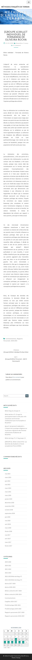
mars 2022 (8, 488)
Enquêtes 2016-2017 (11, 601)
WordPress (24, 656)
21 (12, 642)
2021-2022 (8, 569)
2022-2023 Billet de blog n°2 (13, 580)
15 (16, 639)
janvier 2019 (8, 499)
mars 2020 (8, 495)
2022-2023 (8, 573)
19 (5, 642)
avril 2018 (8, 524)
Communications (11, 339)
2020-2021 (8, 565)
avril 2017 (8, 538)
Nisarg (18, 657)
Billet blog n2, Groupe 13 (12, 411)
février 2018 (8, 531)
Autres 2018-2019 (10, 587)
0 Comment (17, 45)
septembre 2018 (10, 513)
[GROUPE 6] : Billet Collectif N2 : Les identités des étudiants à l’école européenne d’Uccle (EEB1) (16, 444)
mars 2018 (8, 528)
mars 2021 (8, 492)
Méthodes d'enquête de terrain (15, 7)
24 (23, 642)
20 (8, 642)
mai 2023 (7, 474)
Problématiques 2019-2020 (13, 609)
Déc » (8, 647)
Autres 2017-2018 (10, 583)
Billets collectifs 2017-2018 (13, 591)
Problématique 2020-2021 (13, 605)
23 (19, 642)
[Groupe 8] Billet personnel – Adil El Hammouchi (16, 359)
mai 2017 (7, 535)
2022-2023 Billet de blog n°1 (13, 576)
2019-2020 (8, 562)
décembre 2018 (9, 502)
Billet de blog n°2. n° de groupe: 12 (15, 438)
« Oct (5, 647)
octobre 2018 (9, 510)
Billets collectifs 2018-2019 (13, 594)
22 (16, 642)
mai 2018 (7, 520)
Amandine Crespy (22, 43)
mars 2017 (8, 542)
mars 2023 (8, 477)
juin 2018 (7, 517)
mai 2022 (7, 484)
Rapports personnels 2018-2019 (14, 616)
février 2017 (8, 546)
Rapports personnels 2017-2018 (14, 612)
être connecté (16, 377)
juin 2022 (7, 481)
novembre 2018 (9, 506)
